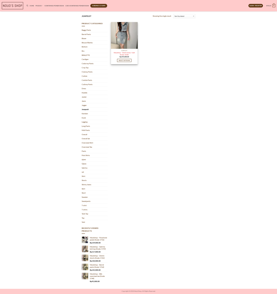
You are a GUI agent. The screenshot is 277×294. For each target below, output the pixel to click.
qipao (84, 159)
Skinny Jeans (86, 184)
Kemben (85, 113)
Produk (38, 6)
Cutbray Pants (87, 84)
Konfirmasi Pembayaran (54, 6)
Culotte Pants (87, 80)
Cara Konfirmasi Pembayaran (77, 6)
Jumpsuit (85, 109)
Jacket (84, 97)
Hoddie (84, 93)
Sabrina (84, 168)
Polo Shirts (86, 155)
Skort (84, 193)
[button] (255, 5)
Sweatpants (86, 201)
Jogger (84, 105)
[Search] (27, 6)
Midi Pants (86, 130)
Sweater (85, 197)
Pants (84, 151)
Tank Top (85, 214)
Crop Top (85, 68)
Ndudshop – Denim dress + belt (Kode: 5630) (124, 54)
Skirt (83, 189)
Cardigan (85, 59)
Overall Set (86, 138)
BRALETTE (86, 55)
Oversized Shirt (87, 143)
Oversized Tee (87, 147)
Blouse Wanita (87, 43)
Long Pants (86, 126)
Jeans (84, 101)
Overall (84, 134)
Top (83, 218)
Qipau (84, 164)
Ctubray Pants (87, 72)
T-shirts (84, 210)
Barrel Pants (86, 34)
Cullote (84, 76)
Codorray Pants (87, 63)
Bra (83, 51)
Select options (124, 60)
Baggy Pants (86, 30)
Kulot (84, 118)
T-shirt (84, 205)
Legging (84, 122)
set (83, 172)
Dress (84, 88)
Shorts (84, 180)
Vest (83, 222)
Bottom (84, 47)
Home (32, 6)
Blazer (84, 38)
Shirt (83, 176)
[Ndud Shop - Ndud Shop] (12, 6)
